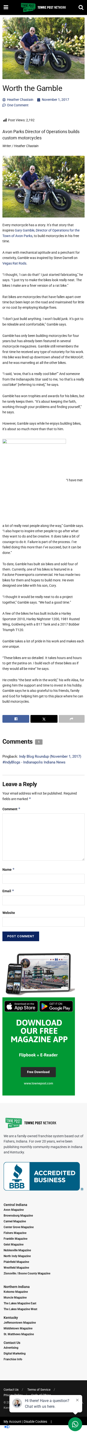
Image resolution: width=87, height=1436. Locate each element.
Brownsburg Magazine (18, 1215)
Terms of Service (39, 1389)
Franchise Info (13, 1359)
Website (8, 913)
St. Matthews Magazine (19, 1334)
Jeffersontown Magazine (20, 1322)
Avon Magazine (14, 1209)
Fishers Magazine (15, 1233)
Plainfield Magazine (16, 1262)
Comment (11, 809)
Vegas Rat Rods (14, 263)
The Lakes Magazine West (20, 1309)
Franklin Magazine (15, 1238)
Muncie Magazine (15, 1297)
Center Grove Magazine (19, 1227)
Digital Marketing (15, 1353)
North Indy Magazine (17, 1256)
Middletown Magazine (18, 1328)
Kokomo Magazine (16, 1291)
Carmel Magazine (15, 1221)
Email (8, 891)
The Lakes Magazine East (20, 1303)
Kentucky (11, 1318)
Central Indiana (15, 1205)
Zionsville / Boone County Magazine (27, 1273)
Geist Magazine (13, 1244)
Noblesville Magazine (17, 1250)
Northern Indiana (17, 1287)
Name (8, 869)
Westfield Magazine (16, 1267)
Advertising (11, 1347)
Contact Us (12, 1343)
